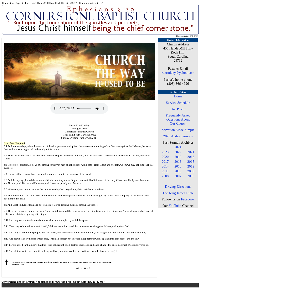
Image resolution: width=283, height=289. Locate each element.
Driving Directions (178, 186)
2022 (177, 152)
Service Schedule (178, 103)
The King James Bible (178, 193)
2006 (190, 176)
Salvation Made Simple (178, 130)
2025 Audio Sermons (178, 136)
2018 (190, 157)
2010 (177, 171)
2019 (177, 157)
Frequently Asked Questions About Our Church (178, 119)
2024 (177, 147)
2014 (165, 166)
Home (178, 96)
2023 (165, 152)
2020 (165, 157)
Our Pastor (178, 109)
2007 (177, 176)
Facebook (187, 199)
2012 (190, 166)
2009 (190, 171)
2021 (190, 152)
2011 (165, 171)
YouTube (175, 206)
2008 (165, 176)
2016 (177, 161)
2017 (165, 161)
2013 (177, 166)
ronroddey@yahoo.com (178, 73)
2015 (190, 161)
